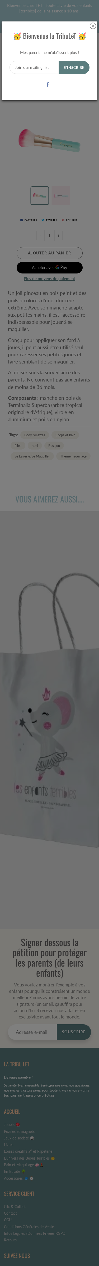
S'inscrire (74, 67)
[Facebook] (47, 84)
